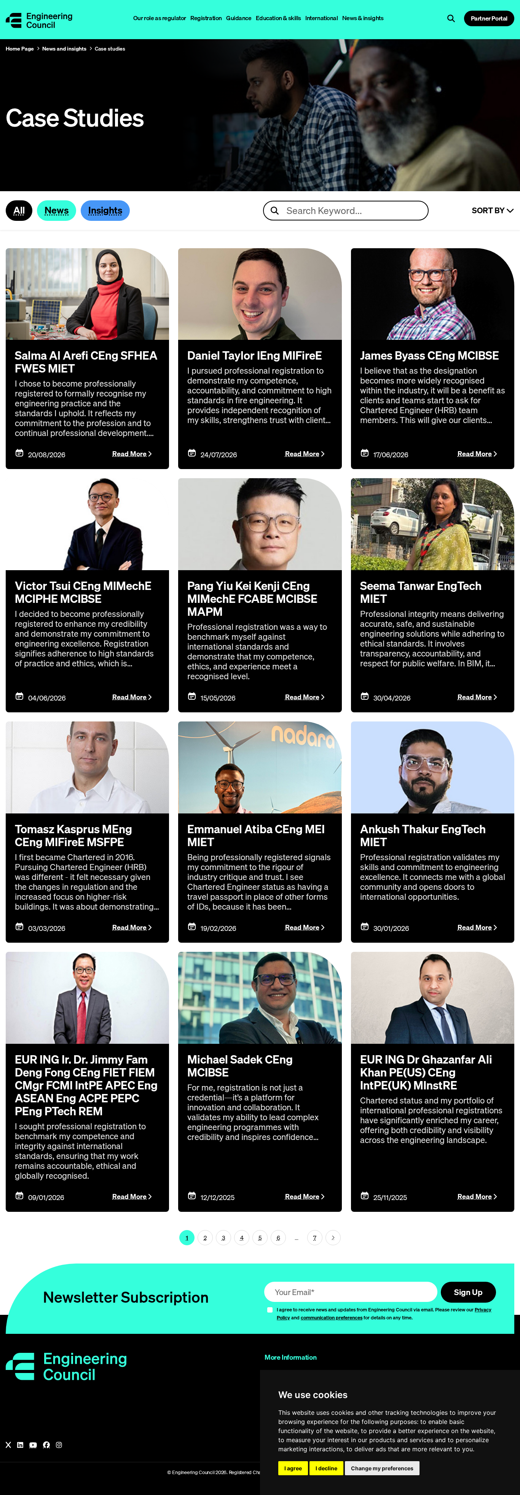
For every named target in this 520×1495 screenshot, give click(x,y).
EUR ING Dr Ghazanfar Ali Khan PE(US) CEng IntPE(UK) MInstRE (426, 1072)
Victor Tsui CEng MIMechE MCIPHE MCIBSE (83, 592)
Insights (105, 210)
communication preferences (331, 1317)
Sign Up (468, 1292)
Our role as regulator (159, 18)
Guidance (239, 18)
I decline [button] (326, 1468)
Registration (206, 18)
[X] (8, 1445)
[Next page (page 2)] (333, 1237)
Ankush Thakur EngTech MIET (423, 835)
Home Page (20, 48)
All (19, 210)
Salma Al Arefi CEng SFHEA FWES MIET (86, 361)
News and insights (64, 48)
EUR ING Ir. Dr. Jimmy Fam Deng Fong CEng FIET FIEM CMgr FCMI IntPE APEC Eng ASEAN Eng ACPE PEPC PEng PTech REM (86, 1085)
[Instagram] (59, 1445)
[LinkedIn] (20, 1445)
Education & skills (278, 18)
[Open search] (451, 18)
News (57, 210)
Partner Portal (489, 18)
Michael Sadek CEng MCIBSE (240, 1065)
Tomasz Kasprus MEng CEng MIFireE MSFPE (73, 835)
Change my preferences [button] (382, 1468)
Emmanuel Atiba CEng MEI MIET (256, 835)
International (321, 18)
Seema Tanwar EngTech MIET (421, 592)
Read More (129, 453)
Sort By (489, 211)
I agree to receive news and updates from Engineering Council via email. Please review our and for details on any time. (384, 1313)
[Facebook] (46, 1445)
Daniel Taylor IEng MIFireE (254, 355)
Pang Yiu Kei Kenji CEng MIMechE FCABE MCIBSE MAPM (252, 599)
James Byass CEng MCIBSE (429, 355)
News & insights (363, 18)
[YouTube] (33, 1445)
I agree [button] (293, 1468)
